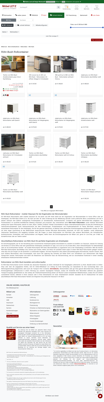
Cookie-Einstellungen (36, 321)
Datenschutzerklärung (80, 363)
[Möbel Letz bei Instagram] (57, 310)
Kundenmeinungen (12, 310)
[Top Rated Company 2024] (79, 311)
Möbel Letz (4, 46)
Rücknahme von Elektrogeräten (39, 310)
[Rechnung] (57, 300)
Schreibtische (54, 269)
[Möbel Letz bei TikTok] (57, 314)
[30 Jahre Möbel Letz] (11, 334)
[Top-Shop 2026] (87, 311)
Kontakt (8, 295)
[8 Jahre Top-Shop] (95, 311)
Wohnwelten (8, 15)
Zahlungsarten (34, 295)
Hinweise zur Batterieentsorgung (40, 308)
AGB (7, 300)
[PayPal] (74, 296)
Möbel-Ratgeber (35, 316)
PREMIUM (35, 15)
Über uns (9, 313)
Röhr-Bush (31, 46)
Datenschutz (10, 305)
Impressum (9, 302)
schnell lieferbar (24, 25)
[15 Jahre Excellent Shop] (71, 311)
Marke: (4, 32)
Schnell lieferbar (57, 15)
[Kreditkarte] (90, 296)
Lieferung (33, 297)
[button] (77, 7)
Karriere (8, 308)
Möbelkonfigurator (41, 25)
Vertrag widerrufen (12, 316)
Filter (9, 20)
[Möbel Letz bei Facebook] (54, 310)
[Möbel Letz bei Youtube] (54, 314)
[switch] (98, 392)
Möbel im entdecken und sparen (52, 1)
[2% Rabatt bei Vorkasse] (57, 296)
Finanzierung (34, 305)
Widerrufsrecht (34, 313)
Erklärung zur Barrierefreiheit (39, 324)
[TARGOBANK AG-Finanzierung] (82, 296)
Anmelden (9, 297)
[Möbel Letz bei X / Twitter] (60, 310)
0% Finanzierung (71, 15)
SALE (44, 15)
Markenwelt (83, 15)
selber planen (22, 15)
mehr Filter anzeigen (51, 36)
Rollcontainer (24, 46)
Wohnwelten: (14, 32)
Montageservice (35, 302)
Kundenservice (34, 300)
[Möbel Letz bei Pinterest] (64, 310)
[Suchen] (58, 7)
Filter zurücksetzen (97, 40)
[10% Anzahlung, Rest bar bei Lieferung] (65, 296)
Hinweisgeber (34, 318)
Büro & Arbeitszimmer (13, 46)
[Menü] (101, 382)
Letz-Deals (96, 15)
